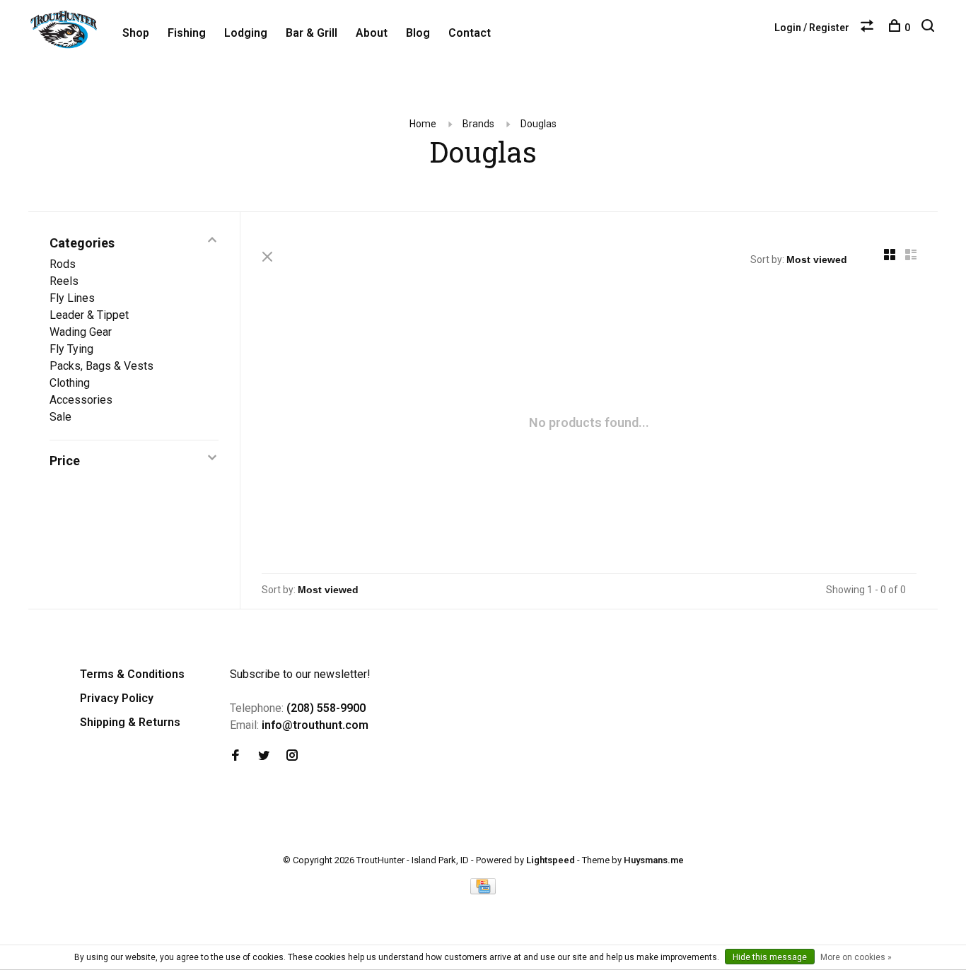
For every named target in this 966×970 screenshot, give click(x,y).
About (372, 33)
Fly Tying (71, 349)
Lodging (245, 33)
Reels (64, 281)
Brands (478, 123)
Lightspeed (550, 860)
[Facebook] (235, 756)
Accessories (81, 400)
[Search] (929, 27)
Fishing (187, 33)
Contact (469, 33)
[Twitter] (263, 756)
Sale (60, 416)
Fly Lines (72, 298)
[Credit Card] (483, 890)
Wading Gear (81, 332)
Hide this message (770, 957)
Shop (135, 33)
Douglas (538, 123)
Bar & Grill (311, 33)
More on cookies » (856, 957)
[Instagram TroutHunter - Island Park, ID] (292, 756)
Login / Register (811, 27)
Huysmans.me (654, 860)
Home (422, 123)
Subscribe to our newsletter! (300, 674)
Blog (418, 33)
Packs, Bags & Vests (101, 366)
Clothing (70, 383)
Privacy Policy (116, 698)
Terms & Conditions (132, 674)
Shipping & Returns (130, 722)
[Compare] (869, 27)
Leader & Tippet (89, 315)
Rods (63, 264)
